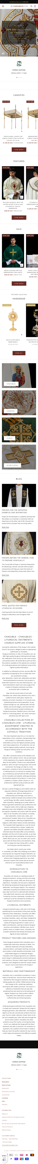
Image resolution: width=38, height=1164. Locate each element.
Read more (5, 527)
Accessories (6, 1095)
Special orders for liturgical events (13, 1117)
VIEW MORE (19, 217)
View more (19, 149)
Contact (4, 1120)
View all (19, 353)
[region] (19, 33)
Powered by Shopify (27, 1150)
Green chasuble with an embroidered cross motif (13, 271)
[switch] (4, 1160)
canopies (11, 411)
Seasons (4, 1104)
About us (5, 1114)
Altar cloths (12, 465)
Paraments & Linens (8, 1091)
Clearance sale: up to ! (19, 0)
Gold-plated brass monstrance (13, 341)
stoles (9, 438)
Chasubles (11, 384)
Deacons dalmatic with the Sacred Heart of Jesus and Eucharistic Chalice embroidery (13, 205)
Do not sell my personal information (13, 1123)
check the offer (19, 39)
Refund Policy (6, 1130)
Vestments (5, 1088)
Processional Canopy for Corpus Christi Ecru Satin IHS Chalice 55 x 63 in (13, 138)
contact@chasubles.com (10, 1145)
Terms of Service (7, 1127)
